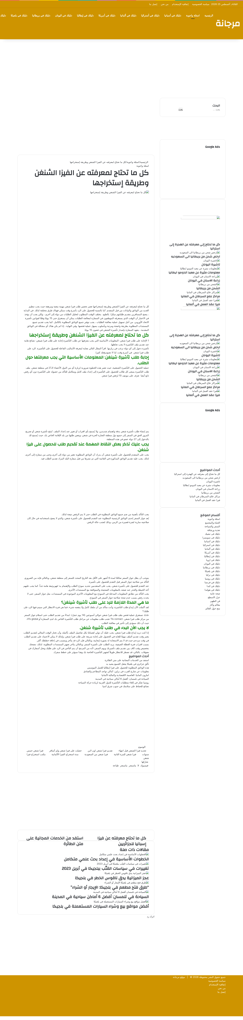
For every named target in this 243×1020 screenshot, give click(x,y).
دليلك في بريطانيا (41, 15)
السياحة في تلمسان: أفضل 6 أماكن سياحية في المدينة (122, 678)
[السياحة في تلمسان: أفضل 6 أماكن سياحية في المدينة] (121, 892)
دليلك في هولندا (212, 589)
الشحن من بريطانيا (208, 288)
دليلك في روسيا (212, 578)
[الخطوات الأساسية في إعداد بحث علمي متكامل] (124, 854)
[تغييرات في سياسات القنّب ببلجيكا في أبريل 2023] (123, 863)
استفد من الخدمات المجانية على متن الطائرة (127, 660)
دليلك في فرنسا (212, 582)
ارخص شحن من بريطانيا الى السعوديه (195, 256)
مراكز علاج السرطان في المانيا (200, 296)
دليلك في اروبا (213, 559)
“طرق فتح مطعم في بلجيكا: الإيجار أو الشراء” (110, 887)
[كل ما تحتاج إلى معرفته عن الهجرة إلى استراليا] (200, 218)
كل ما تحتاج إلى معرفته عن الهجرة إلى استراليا (195, 246)
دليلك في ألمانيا (128, 15)
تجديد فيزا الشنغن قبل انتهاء (132, 750)
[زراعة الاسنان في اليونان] (206, 276)
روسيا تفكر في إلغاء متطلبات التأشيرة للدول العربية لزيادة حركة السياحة (113, 682)
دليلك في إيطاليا (85, 15)
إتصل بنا (153, 4)
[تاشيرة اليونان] (211, 260)
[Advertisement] (121, 68)
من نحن (164, 4)
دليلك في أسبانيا (172, 15)
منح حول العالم (212, 608)
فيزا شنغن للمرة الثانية (125, 754)
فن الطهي (215, 601)
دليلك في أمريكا (107, 15)
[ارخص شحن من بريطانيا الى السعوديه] (200, 252)
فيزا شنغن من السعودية (96, 754)
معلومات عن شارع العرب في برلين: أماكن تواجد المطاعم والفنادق (116, 671)
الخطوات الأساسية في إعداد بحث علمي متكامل (106, 859)
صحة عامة (215, 593)
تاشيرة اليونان (211, 264)
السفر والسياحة (212, 526)
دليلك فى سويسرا (211, 537)
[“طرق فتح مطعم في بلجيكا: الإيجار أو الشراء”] (126, 882)
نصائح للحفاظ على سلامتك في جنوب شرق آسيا (125, 686)
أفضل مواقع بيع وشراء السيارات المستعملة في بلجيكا (100, 906)
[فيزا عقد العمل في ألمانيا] (206, 300)
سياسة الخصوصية (200, 4)
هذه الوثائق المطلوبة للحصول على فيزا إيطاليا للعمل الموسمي (118, 667)
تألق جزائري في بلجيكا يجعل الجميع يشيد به (127, 663)
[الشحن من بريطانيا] (209, 284)
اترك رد (150, 916)
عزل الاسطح (214, 597)
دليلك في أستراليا (150, 15)
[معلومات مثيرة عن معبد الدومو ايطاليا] (200, 268)
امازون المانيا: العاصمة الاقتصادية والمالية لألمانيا (125, 675)
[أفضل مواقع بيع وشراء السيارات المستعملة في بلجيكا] (121, 901)
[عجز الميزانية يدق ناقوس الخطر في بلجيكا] (127, 873)
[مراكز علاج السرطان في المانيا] (203, 292)
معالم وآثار (215, 604)
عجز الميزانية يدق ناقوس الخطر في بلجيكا (112, 878)
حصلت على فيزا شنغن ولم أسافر (65, 750)
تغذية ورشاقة (213, 530)
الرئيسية (209, 15)
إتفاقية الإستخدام (180, 4)
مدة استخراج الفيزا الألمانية (65, 754)
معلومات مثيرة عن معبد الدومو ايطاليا (194, 272)
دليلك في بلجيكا (19, 15)
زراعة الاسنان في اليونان (204, 280)
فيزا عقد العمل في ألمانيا (203, 304)
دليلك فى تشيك (212, 533)
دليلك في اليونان (63, 15)
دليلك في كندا (213, 586)
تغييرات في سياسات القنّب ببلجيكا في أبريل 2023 (105, 868)
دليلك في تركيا (213, 574)
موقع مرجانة (179, 977)
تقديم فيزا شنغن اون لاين (100, 750)
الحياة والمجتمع (212, 522)
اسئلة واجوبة (193, 15)
